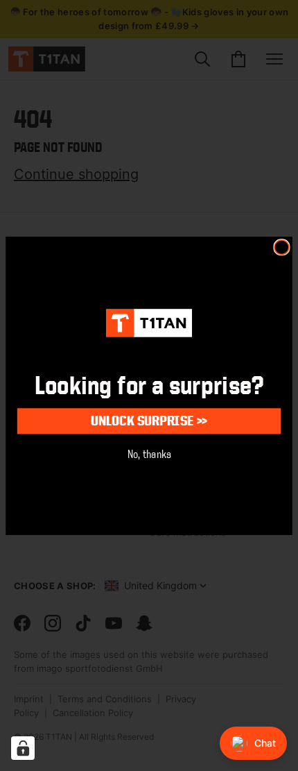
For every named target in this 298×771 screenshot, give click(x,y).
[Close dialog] (281, 246)
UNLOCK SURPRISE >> (149, 420)
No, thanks (149, 453)
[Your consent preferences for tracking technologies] (23, 748)
